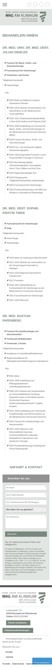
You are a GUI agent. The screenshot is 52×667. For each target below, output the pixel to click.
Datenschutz (18, 664)
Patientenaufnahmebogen (17, 630)
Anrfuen (41, 5)
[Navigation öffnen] (5, 4)
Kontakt (6, 664)
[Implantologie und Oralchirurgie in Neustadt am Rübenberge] (26, 22)
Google (9, 652)
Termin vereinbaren (17, 623)
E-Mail (47, 5)
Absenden (11, 534)
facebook (29, 5)
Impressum (31, 664)
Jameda (9, 657)
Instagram (35, 5)
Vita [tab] (7, 93)
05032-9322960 (21, 616)
